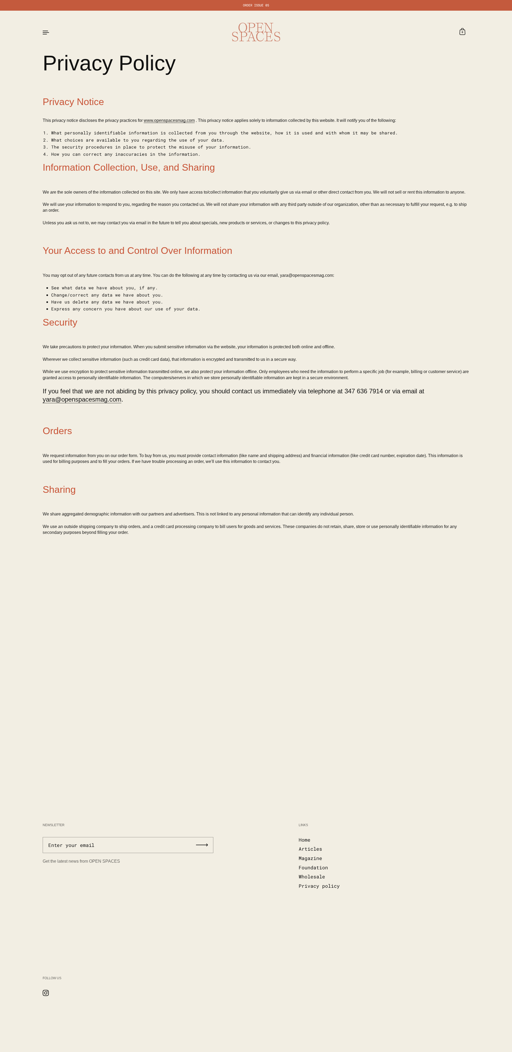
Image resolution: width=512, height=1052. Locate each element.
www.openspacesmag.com (169, 120)
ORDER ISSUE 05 (256, 5)
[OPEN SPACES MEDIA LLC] (256, 32)
